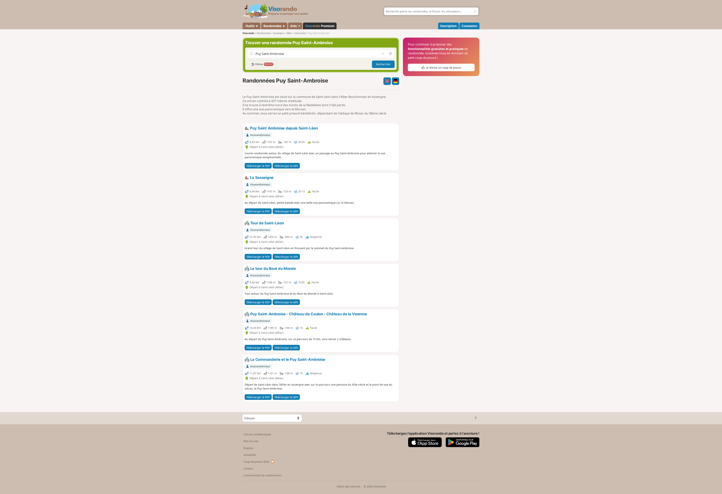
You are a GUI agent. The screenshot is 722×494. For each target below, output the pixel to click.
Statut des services (348, 486)
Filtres (264, 64)
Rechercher (383, 64)
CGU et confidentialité (257, 434)
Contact (248, 468)
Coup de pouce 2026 (256, 461)
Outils (250, 26)
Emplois (248, 448)
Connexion (469, 26)
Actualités (249, 455)
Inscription (448, 26)
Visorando (248, 33)
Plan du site (250, 441)
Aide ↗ (295, 26)
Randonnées (272, 26)
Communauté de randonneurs (262, 475)
